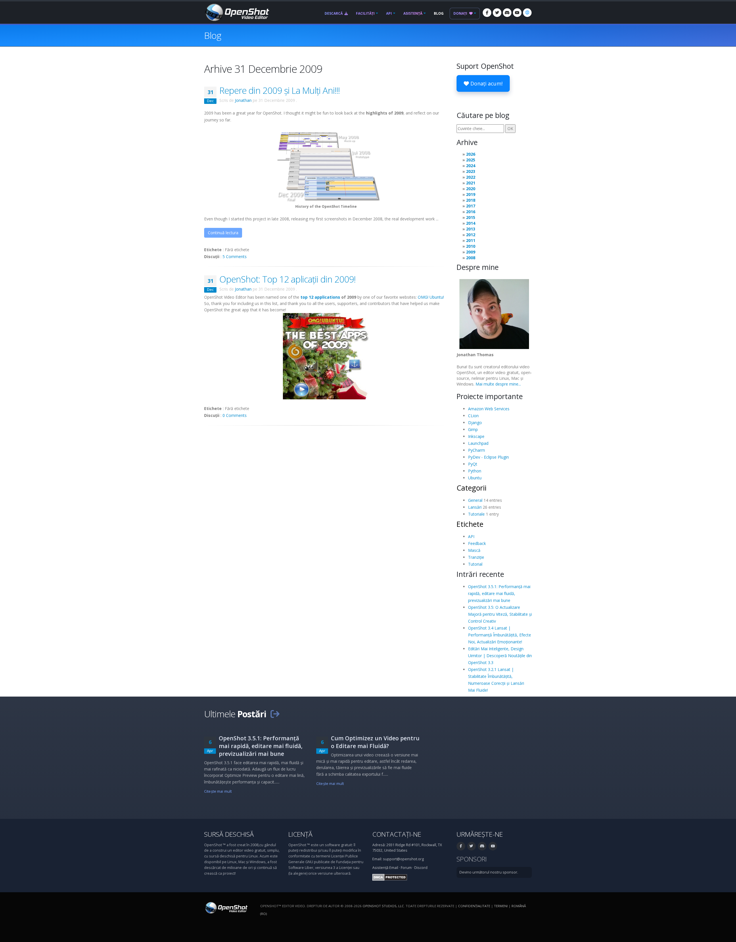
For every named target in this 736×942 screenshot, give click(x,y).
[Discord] (507, 12)
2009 (470, 252)
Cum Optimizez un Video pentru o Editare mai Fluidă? (375, 742)
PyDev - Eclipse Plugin (488, 457)
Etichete (470, 524)
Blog (439, 13)
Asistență (412, 13)
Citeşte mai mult (218, 791)
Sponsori (472, 859)
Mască (474, 550)
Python (474, 471)
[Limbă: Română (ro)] (527, 12)
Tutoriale (476, 514)
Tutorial (475, 564)
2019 (470, 194)
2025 (470, 160)
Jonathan (243, 100)
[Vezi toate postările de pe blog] (275, 714)
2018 (470, 200)
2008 (470, 257)
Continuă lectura (223, 232)
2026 (470, 154)
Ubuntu (475, 477)
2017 (470, 206)
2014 (470, 223)
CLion (473, 415)
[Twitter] (497, 12)
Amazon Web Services (488, 408)
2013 (470, 229)
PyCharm (476, 450)
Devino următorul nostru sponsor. (488, 872)
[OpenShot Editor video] (226, 907)
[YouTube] (517, 12)
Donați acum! (486, 83)
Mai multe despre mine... (498, 384)
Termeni (501, 906)
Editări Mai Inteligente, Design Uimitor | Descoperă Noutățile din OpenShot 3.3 (500, 655)
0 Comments (235, 415)
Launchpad (478, 443)
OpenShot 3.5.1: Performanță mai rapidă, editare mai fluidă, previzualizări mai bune (499, 593)
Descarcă (334, 13)
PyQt (472, 464)
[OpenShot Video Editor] (236, 12)
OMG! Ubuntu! (431, 297)
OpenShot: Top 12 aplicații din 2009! (287, 279)
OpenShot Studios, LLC (383, 906)
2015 (470, 217)
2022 (470, 177)
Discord (421, 867)
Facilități (365, 13)
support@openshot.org (403, 859)
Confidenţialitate (474, 906)
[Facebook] (487, 12)
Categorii (471, 488)
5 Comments (235, 256)
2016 (470, 211)
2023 (470, 171)
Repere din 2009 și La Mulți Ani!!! (279, 90)
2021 (470, 183)
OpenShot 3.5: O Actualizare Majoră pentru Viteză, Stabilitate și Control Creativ (500, 614)
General (475, 500)
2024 (470, 165)
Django (475, 422)
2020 (470, 188)
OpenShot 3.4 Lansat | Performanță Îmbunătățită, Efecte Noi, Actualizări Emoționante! (499, 634)
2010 (470, 246)
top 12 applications (320, 297)
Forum (406, 867)
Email (393, 867)
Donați (460, 13)
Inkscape (476, 436)
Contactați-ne (396, 834)
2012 (470, 234)
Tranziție (476, 557)
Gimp (473, 429)
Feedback (477, 543)
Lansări (475, 507)
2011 (470, 240)
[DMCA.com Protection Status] (389, 876)
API (389, 13)
